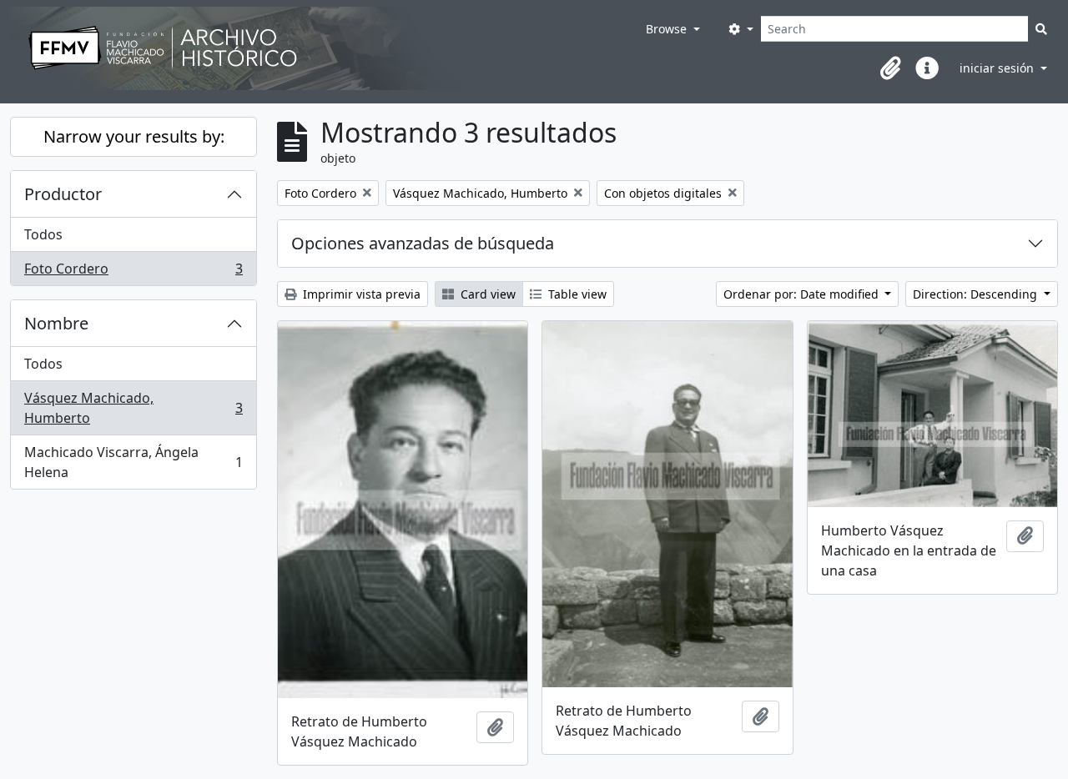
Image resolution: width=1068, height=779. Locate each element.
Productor (63, 194)
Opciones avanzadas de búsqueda (422, 243)
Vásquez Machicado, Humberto (133, 408)
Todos (43, 234)
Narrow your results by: (133, 136)
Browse (668, 29)
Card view (486, 294)
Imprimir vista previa (360, 294)
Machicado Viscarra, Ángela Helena (133, 462)
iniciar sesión (998, 68)
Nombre (56, 323)
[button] (890, 68)
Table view (576, 294)
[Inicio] (324, 48)
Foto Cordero (133, 272)
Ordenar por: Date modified (802, 294)
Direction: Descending (976, 294)
